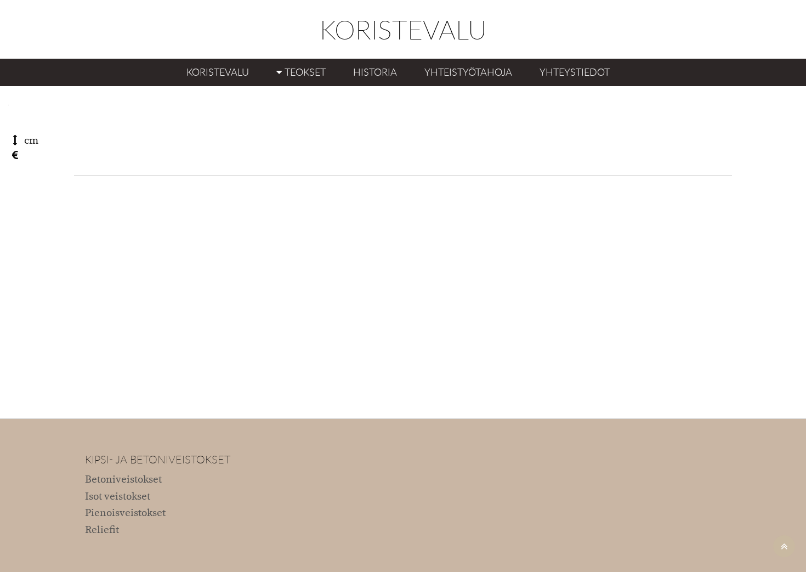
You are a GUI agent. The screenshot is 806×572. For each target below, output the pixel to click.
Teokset (305, 71)
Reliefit (102, 530)
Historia (375, 71)
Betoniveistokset (123, 479)
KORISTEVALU (403, 29)
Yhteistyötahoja (468, 71)
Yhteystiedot (575, 71)
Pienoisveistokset (125, 513)
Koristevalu (217, 71)
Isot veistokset (117, 496)
